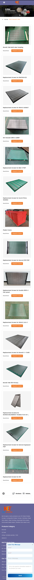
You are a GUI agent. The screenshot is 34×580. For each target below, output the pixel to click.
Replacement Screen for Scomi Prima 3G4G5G (15, 199)
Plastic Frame (7, 230)
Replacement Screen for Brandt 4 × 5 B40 (16, 353)
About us (4, 562)
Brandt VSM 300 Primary (10, 383)
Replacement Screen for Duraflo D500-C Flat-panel (16, 291)
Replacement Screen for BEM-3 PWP (14, 168)
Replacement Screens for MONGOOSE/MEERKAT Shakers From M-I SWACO (15, 415)
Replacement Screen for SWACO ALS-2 (15, 322)
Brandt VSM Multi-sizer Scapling (13, 47)
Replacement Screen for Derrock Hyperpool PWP (16, 446)
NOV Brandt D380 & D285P (11, 138)
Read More (6, 51)
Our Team (5, 567)
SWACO (4, 538)
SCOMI (4, 532)
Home (6, 19)
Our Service (5, 570)
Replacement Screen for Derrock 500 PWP (16, 260)
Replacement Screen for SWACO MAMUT (16, 108)
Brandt (4, 530)
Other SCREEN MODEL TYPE (10, 535)
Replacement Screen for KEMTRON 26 (15, 77)
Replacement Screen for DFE (12, 477)
